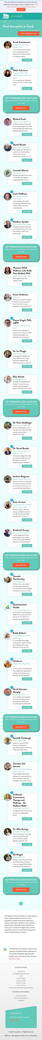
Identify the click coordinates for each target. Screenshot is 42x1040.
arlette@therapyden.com (21, 974)
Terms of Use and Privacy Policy (24, 7)
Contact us (21, 971)
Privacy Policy (21, 981)
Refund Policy (21, 983)
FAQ (21, 976)
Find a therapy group (21, 998)
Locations (21, 1000)
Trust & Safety (21, 978)
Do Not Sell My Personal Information (21, 988)
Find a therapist (21, 996)
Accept (21, 10)
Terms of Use (21, 985)
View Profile (27, 60)
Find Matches (21, 108)
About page (16, 959)
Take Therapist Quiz (28, 33)
